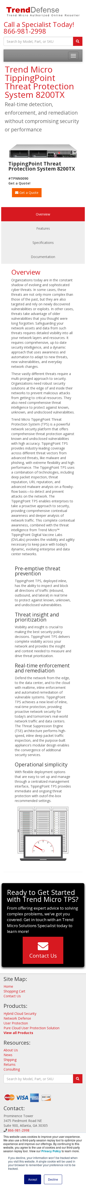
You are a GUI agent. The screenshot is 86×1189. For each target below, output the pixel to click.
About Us (11, 1050)
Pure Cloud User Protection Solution (31, 1028)
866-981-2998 (25, 31)
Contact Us (43, 955)
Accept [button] (32, 1179)
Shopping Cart (14, 991)
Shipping (10, 1059)
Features (43, 228)
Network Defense (17, 1018)
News (8, 1055)
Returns (10, 1064)
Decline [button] (53, 1179)
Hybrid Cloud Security (20, 1013)
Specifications (43, 242)
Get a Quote (28, 192)
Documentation (43, 256)
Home (8, 986)
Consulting (12, 1069)
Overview (43, 214)
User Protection (16, 1023)
